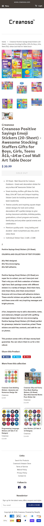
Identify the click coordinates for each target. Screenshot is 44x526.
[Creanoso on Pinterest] (24, 488)
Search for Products (22, 460)
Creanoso (21, 512)
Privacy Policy (22, 473)
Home (4, 42)
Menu (7, 6)
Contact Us (22, 476)
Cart (40, 6)
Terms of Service (22, 467)
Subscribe (34, 505)
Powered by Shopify (32, 512)
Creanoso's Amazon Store (22, 463)
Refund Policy (22, 470)
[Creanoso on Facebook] (19, 488)
